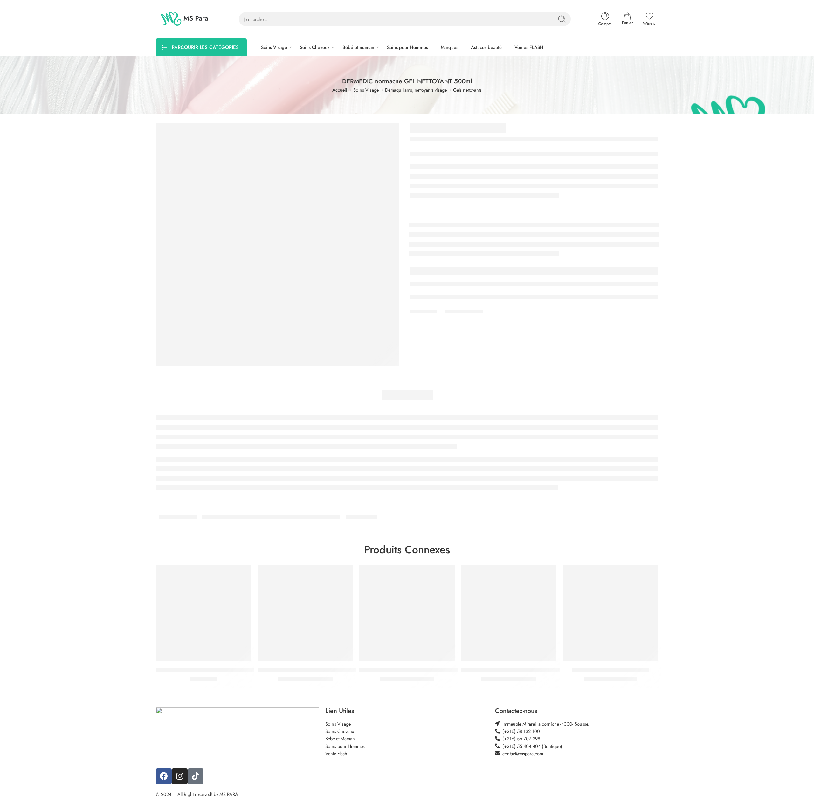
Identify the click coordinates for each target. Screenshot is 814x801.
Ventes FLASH (528, 47)
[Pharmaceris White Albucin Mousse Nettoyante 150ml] (305, 613)
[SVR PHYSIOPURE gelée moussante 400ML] (407, 613)
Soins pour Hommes (407, 47)
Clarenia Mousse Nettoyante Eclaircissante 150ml (516, 669)
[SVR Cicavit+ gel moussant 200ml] (610, 613)
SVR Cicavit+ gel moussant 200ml (610, 669)
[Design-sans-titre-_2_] (277, 244)
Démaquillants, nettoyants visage (416, 90)
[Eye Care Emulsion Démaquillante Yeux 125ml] (203, 613)
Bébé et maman (358, 47)
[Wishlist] (242, 574)
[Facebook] (164, 776)
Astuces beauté (486, 47)
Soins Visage (274, 47)
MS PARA (228, 794)
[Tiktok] (196, 776)
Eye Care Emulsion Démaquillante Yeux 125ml (207, 669)
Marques (449, 47)
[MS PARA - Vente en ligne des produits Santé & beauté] (184, 19)
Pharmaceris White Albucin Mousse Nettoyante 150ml (318, 669)
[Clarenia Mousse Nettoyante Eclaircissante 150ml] (508, 613)
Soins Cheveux (315, 47)
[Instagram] (180, 776)
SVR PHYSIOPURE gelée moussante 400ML (408, 669)
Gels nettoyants (467, 90)
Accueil (339, 90)
